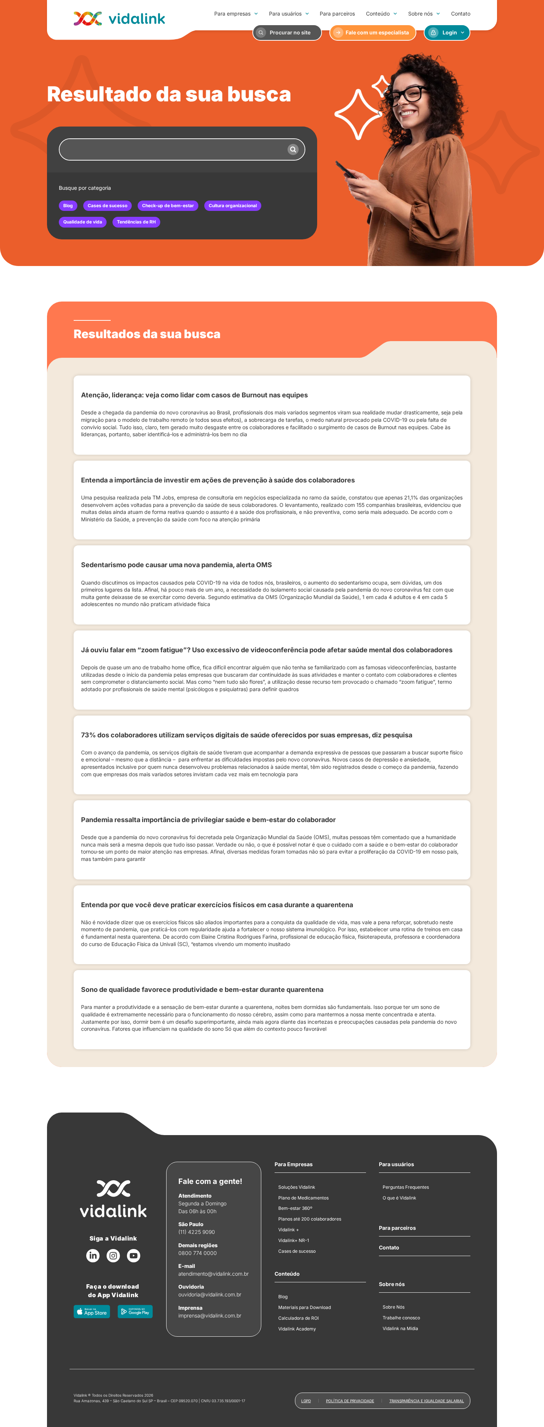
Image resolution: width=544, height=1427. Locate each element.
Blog (68, 205)
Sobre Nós (393, 1307)
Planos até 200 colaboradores (309, 1219)
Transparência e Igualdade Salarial (426, 1401)
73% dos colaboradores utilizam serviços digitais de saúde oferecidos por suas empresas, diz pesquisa (246, 735)
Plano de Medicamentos (303, 1198)
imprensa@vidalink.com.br (209, 1315)
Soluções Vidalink (296, 1187)
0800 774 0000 (197, 1253)
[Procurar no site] (261, 32)
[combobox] (171, 149)
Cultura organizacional (233, 205)
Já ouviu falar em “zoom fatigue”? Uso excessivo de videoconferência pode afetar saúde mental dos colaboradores (267, 650)
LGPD (306, 1401)
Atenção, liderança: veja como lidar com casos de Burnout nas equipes (194, 395)
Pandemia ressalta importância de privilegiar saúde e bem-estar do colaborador (208, 820)
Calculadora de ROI (298, 1318)
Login (450, 32)
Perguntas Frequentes (406, 1187)
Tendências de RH (136, 222)
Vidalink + (288, 1229)
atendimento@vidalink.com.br (213, 1273)
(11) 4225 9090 (196, 1232)
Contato (460, 13)
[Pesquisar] (293, 149)
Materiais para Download (304, 1307)
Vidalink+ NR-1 (293, 1240)
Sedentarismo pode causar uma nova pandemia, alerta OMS (176, 565)
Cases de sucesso (107, 205)
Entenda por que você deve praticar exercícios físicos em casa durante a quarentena (217, 905)
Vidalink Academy (297, 1329)
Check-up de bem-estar (168, 205)
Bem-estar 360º (295, 1208)
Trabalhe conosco (401, 1317)
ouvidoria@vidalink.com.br (209, 1294)
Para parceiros (337, 13)
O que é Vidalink (399, 1198)
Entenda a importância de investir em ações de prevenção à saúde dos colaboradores (218, 480)
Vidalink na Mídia (400, 1328)
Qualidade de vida (82, 222)
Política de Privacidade (350, 1401)
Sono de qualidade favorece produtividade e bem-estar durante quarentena (202, 989)
